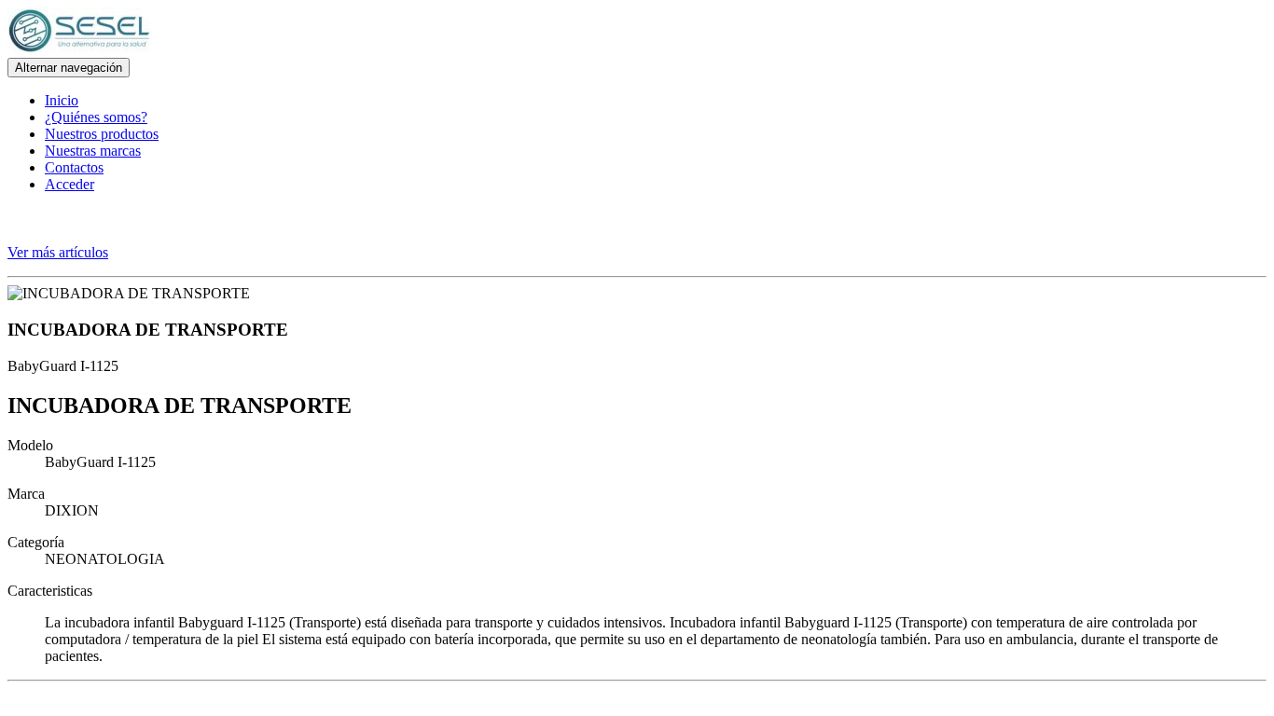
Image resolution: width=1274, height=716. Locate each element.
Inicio (61, 100)
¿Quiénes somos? (96, 117)
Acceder (69, 184)
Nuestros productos (102, 134)
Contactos (74, 167)
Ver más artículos (57, 252)
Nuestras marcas (93, 150)
